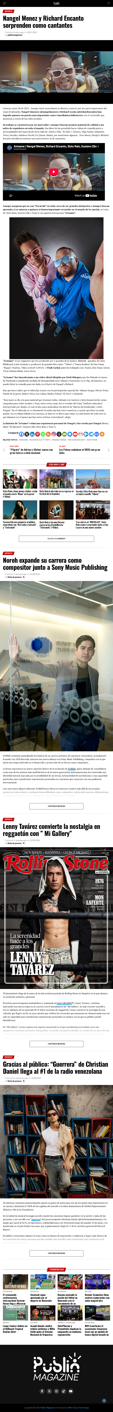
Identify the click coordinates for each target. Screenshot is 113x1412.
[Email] (64, 434)
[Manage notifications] (104, 1400)
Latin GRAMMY (64, 1003)
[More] (102, 434)
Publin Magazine (47, 1408)
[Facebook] (21, 434)
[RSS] (48, 434)
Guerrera (35, 1219)
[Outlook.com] (86, 434)
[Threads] (59, 434)
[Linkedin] (32, 434)
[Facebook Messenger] (69, 434)
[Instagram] (53, 434)
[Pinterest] (37, 434)
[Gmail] (80, 434)
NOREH (72, 768)
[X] (26, 434)
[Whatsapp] (43, 434)
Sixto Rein (92, 440)
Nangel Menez (60, 440)
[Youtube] (75, 434)
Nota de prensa (14, 577)
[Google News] (96, 434)
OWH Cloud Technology (78, 1408)
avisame (24, 440)
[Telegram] (91, 434)
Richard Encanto (77, 440)
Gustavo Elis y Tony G (40, 440)
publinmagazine (15, 35)
